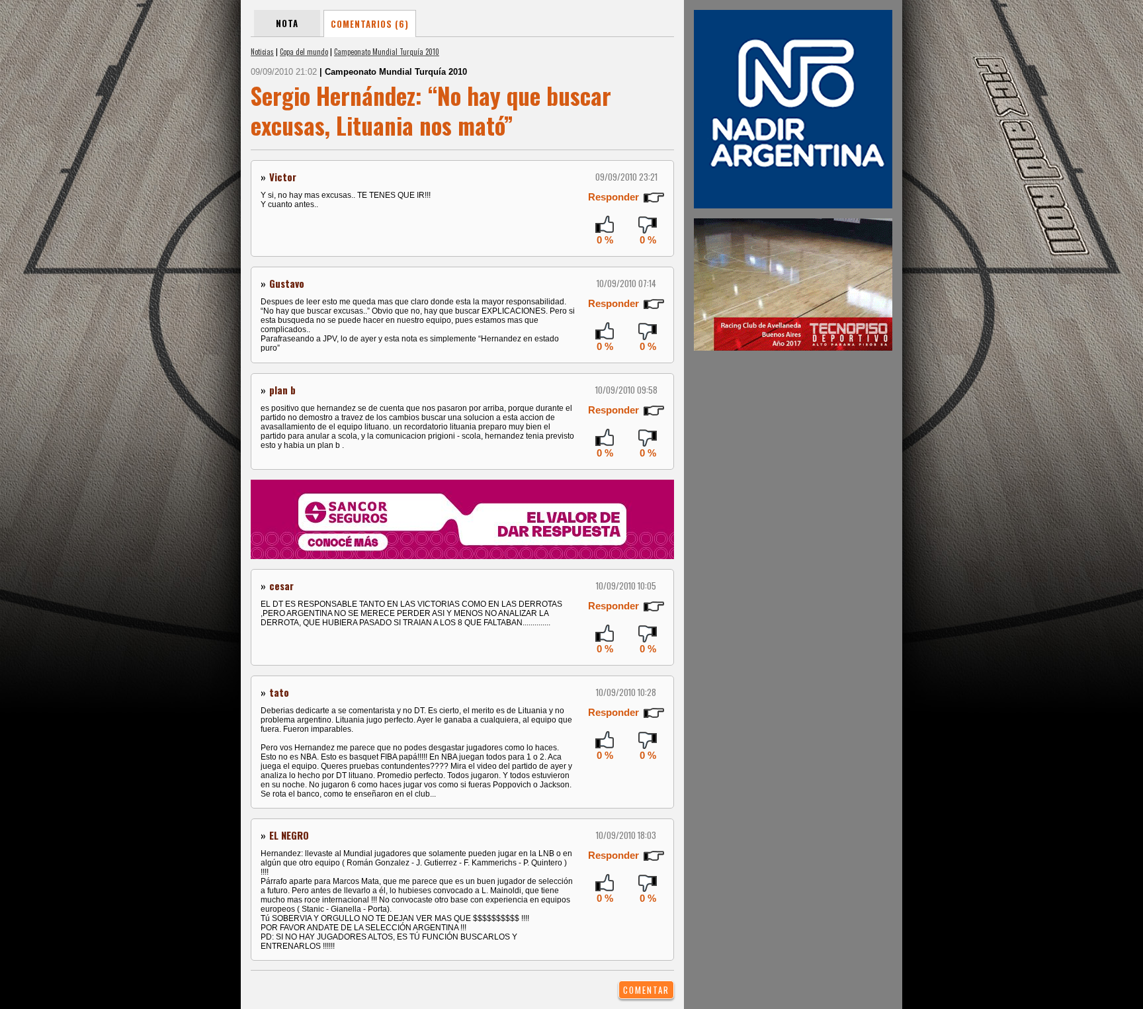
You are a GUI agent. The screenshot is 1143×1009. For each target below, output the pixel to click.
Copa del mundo (304, 51)
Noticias (262, 51)
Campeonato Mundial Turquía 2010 (386, 51)
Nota (287, 23)
